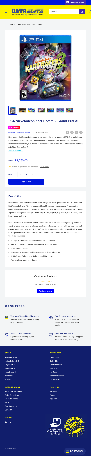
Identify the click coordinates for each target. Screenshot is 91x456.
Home (11, 24)
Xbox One (9, 376)
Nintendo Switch (11, 357)
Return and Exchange (13, 391)
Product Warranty (11, 399)
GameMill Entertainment (19, 132)
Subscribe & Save (77, 2)
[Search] (82, 11)
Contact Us (9, 410)
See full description (15, 150)
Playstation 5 (10, 365)
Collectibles (54, 361)
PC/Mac (8, 379)
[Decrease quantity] (20, 174)
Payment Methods (57, 376)
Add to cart (26, 182)
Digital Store (54, 357)
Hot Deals (53, 372)
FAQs (7, 402)
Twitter (52, 395)
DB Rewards (55, 379)
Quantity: (12, 174)
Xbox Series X (10, 372)
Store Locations (11, 406)
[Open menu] (6, 12)
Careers (8, 422)
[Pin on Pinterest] (72, 132)
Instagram (53, 399)
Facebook (53, 391)
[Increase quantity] (32, 174)
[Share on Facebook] (67, 132)
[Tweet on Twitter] (76, 132)
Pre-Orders (54, 368)
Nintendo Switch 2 (12, 361)
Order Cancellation (12, 395)
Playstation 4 (10, 368)
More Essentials (56, 365)
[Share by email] (81, 132)
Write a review (45, 291)
